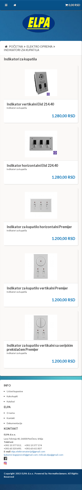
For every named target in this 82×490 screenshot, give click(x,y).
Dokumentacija (14, 423)
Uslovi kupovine (15, 391)
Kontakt (11, 418)
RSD (74, 5)
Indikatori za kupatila (20, 59)
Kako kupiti (12, 396)
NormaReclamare (57, 473)
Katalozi (11, 401)
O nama (11, 412)
